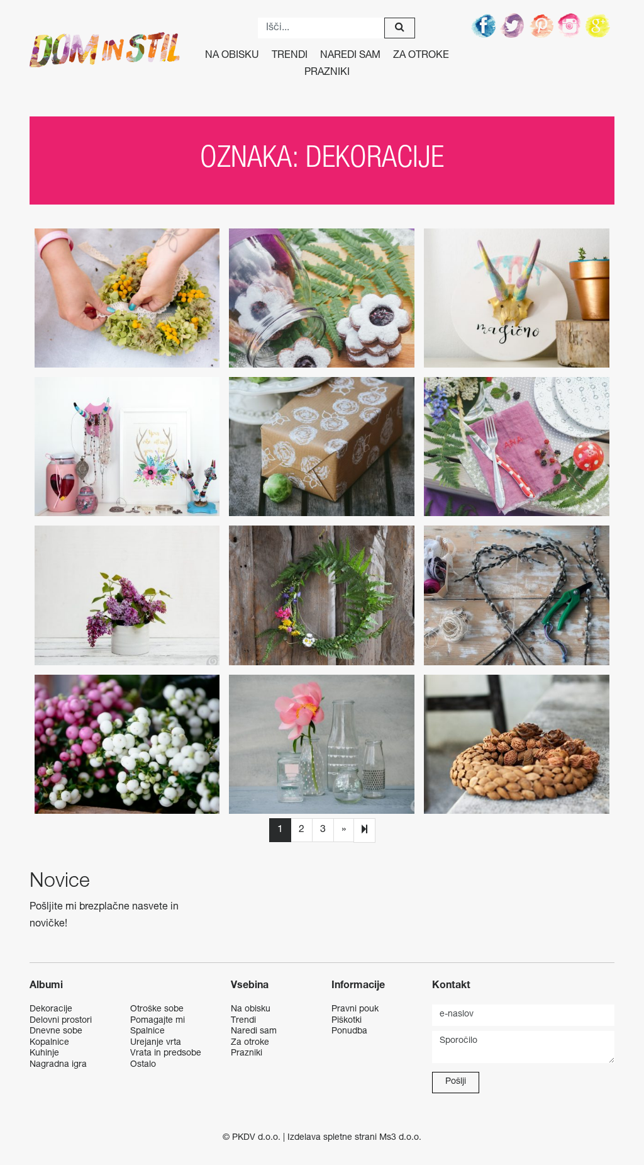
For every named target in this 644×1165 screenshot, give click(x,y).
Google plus (600, 25)
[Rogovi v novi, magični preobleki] (516, 298)
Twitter (513, 25)
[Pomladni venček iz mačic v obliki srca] (516, 595)
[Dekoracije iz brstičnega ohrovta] (321, 446)
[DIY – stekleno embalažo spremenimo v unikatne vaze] (321, 744)
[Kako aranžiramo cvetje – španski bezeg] (127, 595)
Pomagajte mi (157, 1020)
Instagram (571, 25)
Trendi (290, 56)
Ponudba (349, 1031)
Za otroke (421, 56)
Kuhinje (44, 1053)
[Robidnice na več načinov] (321, 298)
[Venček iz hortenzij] (127, 298)
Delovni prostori (61, 1020)
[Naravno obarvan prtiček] (516, 446)
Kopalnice (49, 1042)
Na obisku (232, 56)
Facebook (484, 25)
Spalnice (147, 1031)
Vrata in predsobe (165, 1053)
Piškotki (346, 1020)
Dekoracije (51, 1009)
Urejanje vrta (155, 1042)
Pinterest (542, 25)
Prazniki (327, 73)
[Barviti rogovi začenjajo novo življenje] (127, 446)
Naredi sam (350, 56)
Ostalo (143, 1065)
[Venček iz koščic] (516, 744)
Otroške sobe (157, 1009)
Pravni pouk (355, 1009)
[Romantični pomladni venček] (321, 595)
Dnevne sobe (56, 1031)
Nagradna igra (58, 1065)
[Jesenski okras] (127, 744)
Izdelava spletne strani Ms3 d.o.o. (354, 1138)
